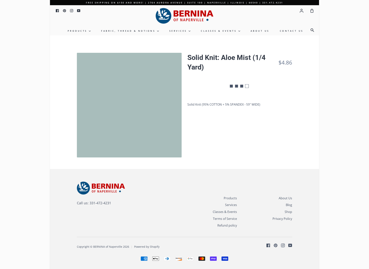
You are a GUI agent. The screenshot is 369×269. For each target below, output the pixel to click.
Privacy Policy (282, 219)
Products (78, 30)
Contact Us (291, 30)
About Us (260, 30)
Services (179, 30)
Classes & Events (219, 30)
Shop (288, 212)
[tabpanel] (129, 105)
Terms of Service (225, 219)
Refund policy (227, 225)
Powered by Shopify (147, 246)
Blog (289, 205)
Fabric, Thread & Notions (129, 30)
